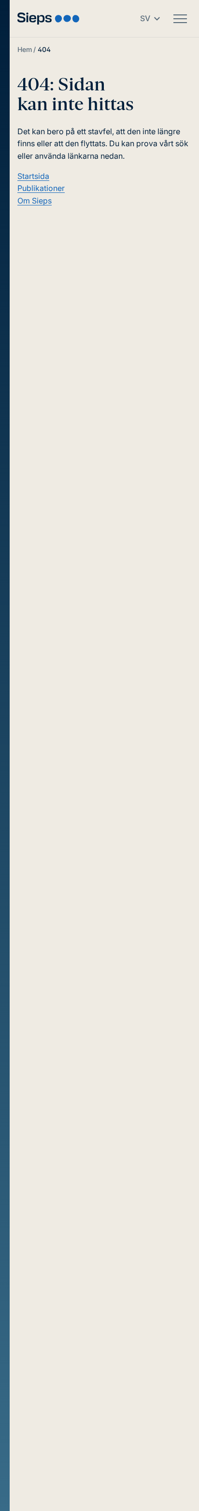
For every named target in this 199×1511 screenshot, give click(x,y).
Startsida (33, 176)
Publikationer (41, 188)
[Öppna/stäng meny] (180, 18)
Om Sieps (34, 200)
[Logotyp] (48, 19)
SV (145, 18)
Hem (24, 49)
